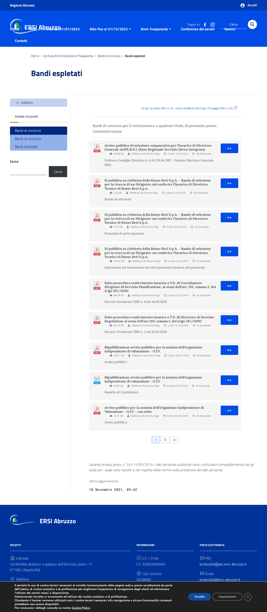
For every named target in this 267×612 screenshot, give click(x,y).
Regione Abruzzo (22, 5)
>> (229, 148)
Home (14, 29)
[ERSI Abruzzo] (23, 519)
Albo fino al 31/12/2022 (109, 29)
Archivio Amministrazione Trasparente (68, 55)
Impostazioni (227, 597)
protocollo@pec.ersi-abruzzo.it (223, 564)
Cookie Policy (81, 608)
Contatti (21, 40)
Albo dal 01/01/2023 (63, 29)
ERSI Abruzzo (58, 521)
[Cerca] (252, 24)
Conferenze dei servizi (197, 29)
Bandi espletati (26, 146)
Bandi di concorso (109, 55)
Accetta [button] (199, 597)
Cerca (14, 161)
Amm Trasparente (154, 29)
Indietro (26, 102)
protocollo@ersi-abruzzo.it (220, 579)
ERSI (32, 29)
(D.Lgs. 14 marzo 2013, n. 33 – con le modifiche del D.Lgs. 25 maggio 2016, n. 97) (186, 108)
